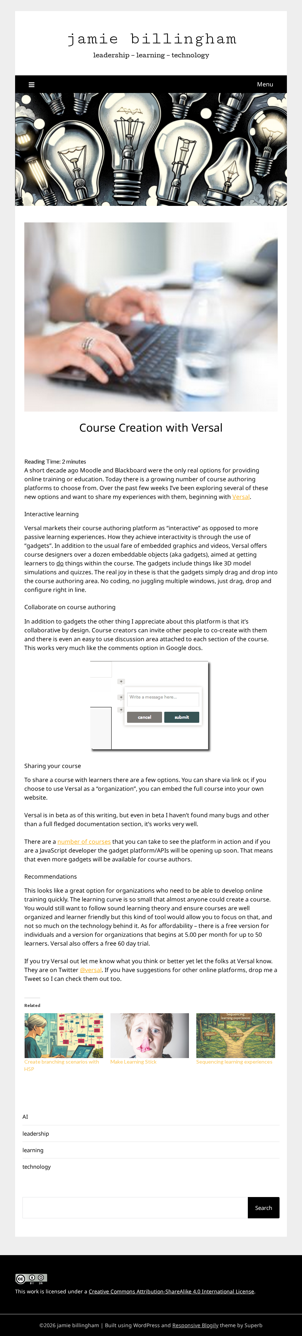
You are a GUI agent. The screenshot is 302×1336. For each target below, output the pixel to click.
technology (36, 1166)
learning (32, 1150)
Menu (265, 84)
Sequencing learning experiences (234, 1061)
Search (263, 1207)
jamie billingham (151, 38)
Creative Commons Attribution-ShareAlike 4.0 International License (171, 1291)
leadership (35, 1133)
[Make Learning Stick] (149, 1035)
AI (25, 1116)
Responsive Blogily (195, 1325)
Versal (241, 497)
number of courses (84, 841)
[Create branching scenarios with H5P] (63, 1035)
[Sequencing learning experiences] (235, 1035)
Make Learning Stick (133, 1061)
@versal (91, 970)
